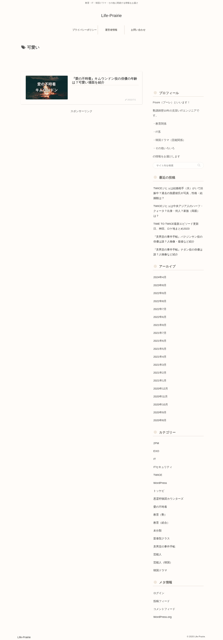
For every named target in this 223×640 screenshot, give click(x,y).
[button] (199, 165)
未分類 (157, 530)
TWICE (157, 474)
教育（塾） (160, 514)
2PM (156, 443)
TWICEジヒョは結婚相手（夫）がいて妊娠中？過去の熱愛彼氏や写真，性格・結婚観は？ (178, 193)
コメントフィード (164, 609)
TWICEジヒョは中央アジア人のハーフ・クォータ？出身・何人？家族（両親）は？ (178, 211)
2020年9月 (159, 412)
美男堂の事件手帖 (164, 546)
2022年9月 (159, 293)
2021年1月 (159, 380)
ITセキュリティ (162, 467)
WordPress (160, 482)
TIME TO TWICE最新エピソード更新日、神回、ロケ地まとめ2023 (176, 226)
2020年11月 (160, 396)
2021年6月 (159, 340)
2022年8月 (159, 301)
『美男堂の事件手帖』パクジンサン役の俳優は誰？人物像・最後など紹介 (178, 239)
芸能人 (157, 554)
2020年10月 (160, 404)
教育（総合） (161, 522)
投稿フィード (161, 601)
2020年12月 (160, 388)
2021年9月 (159, 325)
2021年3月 (159, 364)
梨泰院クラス (161, 538)
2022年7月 (159, 309)
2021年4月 (159, 356)
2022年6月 (159, 316)
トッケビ (158, 490)
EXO (156, 451)
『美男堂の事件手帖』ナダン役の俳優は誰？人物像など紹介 (178, 252)
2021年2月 (159, 372)
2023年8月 (159, 285)
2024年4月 (159, 277)
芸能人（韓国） (162, 562)
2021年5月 (159, 348)
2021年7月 (159, 332)
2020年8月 (159, 420)
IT (154, 459)
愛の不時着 (160, 506)
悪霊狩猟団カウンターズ (168, 498)
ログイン (158, 593)
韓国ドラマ (160, 570)
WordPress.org (162, 616)
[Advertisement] (81, 59)
